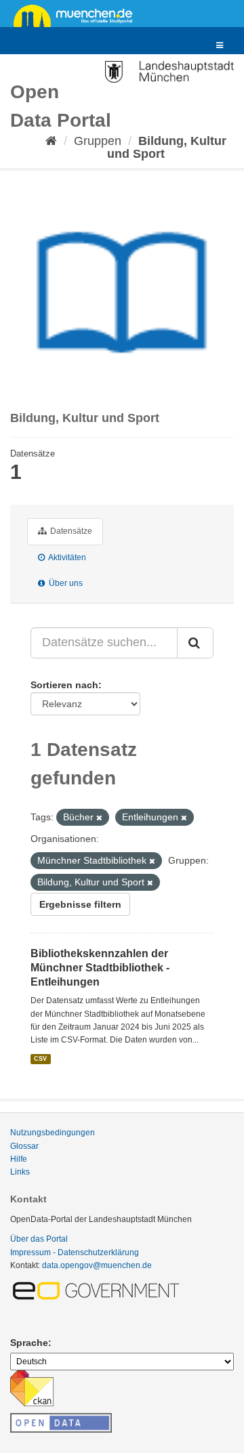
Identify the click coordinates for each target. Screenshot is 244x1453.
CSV (40, 1058)
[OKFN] (61, 1419)
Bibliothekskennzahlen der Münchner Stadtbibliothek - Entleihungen (99, 968)
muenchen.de (78, 14)
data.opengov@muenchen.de (97, 1265)
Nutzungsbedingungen (52, 1132)
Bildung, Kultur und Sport (166, 147)
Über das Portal (39, 1239)
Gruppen (97, 141)
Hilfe (18, 1159)
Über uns (65, 583)
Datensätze (70, 531)
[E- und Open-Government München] (98, 1289)
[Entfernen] (99, 818)
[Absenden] (195, 642)
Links (20, 1172)
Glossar (24, 1146)
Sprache (29, 1342)
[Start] (51, 141)
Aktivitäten (66, 557)
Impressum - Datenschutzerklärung (74, 1252)
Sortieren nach (64, 684)
